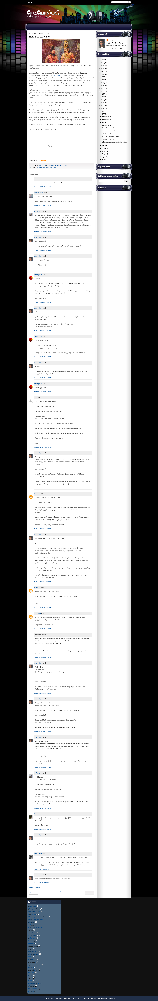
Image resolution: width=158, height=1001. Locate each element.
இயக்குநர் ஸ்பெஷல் (34, 909)
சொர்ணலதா (32, 941)
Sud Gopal (38, 853)
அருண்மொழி (32, 906)
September (105, 125)
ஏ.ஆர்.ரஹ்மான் (32, 925)
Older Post (89, 893)
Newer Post (34, 893)
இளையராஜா (32, 914)
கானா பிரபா (42, 165)
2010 (102, 105)
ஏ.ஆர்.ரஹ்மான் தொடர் (35, 927)
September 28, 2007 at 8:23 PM (42, 581)
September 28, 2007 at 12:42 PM (42, 269)
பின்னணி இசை (33, 970)
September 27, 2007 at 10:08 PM (42, 205)
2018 (102, 83)
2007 (102, 114)
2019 (102, 80)
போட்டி (30, 980)
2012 (102, 100)
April (103, 157)
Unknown (37, 587)
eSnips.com (42, 160)
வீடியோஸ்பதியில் (58, 75)
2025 (102, 63)
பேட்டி (30, 975)
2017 (102, 85)
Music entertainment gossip (88, 998)
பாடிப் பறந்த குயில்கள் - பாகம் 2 (111, 136)
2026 (102, 60)
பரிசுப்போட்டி (32, 959)
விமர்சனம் (31, 986)
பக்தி (29, 956)
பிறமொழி (31, 967)
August (104, 145)
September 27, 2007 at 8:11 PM (42, 187)
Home (30, 2)
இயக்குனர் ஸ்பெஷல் (34, 911)
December (105, 116)
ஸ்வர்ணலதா (32, 991)
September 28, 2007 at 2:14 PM (42, 391)
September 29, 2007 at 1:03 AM (42, 693)
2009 (102, 108)
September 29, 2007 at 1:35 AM (42, 731)
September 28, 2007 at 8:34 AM (42, 250)
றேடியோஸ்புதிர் (32, 988)
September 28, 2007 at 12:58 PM (42, 302)
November (105, 119)
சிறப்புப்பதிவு (32, 938)
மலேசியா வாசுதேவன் (34, 983)
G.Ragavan (38, 211)
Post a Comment (34, 887)
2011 (102, 102)
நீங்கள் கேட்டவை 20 (108, 133)
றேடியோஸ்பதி (43, 12)
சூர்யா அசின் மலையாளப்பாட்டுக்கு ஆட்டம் (114, 142)
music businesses (109, 998)
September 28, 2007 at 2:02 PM (42, 378)
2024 (102, 65)
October (104, 122)
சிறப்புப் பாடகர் (32, 935)
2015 (102, 91)
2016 (102, 88)
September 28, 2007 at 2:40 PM (42, 447)
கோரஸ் (30, 930)
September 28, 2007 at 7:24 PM (42, 528)
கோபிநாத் (37, 494)
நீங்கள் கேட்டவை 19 (108, 139)
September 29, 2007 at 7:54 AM (42, 808)
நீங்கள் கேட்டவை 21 (108, 128)
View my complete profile (115, 48)
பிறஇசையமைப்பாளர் (34, 964)
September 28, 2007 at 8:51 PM (42, 607)
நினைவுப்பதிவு (41, 167)
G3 (35, 814)
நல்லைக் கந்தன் (33, 946)
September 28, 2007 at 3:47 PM (42, 488)
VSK (36, 397)
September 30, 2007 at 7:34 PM (42, 829)
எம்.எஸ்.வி (31, 922)
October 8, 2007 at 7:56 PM (41, 882)
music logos (100, 998)
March (104, 159)
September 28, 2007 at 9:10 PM (42, 629)
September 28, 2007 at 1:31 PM (42, 330)
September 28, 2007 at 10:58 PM (42, 657)
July (103, 148)
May (103, 154)
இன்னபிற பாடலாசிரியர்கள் (36, 919)
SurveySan (38, 275)
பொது (30, 978)
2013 (102, 97)
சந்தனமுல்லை (39, 193)
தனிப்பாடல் (31, 943)
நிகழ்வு (30, 948)
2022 (102, 71)
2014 (102, 94)
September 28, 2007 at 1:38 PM (42, 357)
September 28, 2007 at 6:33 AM (42, 231)
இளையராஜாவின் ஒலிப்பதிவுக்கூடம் (38, 916)
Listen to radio (75, 998)
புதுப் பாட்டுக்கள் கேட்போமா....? (111, 130)
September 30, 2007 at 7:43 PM (42, 848)
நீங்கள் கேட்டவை (51, 167)
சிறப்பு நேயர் (31, 932)
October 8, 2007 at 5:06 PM (41, 869)
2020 (102, 77)
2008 (102, 111)
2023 (102, 68)
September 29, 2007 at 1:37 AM (42, 767)
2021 (102, 74)
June (103, 151)
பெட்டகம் (31, 972)
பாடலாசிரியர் (32, 962)
